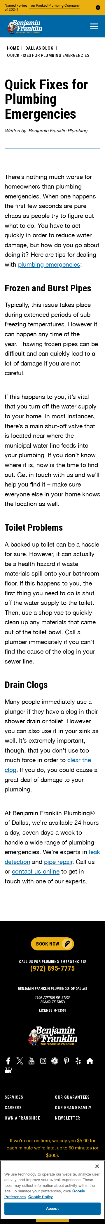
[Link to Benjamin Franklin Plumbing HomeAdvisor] (89, 1061)
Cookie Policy (40, 1196)
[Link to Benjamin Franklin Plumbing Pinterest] (66, 1061)
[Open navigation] (94, 26)
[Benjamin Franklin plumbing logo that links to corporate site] (24, 27)
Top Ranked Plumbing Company (54, 5)
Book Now (47, 944)
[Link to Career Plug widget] (54, 1061)
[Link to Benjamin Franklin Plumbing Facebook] (8, 1061)
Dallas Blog (39, 48)
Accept (52, 1208)
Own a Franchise (22, 1118)
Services (14, 1097)
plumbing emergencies (49, 264)
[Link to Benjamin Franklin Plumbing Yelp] (78, 1061)
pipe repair (58, 861)
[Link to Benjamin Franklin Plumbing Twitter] (19, 1061)
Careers (13, 1107)
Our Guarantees (72, 1097)
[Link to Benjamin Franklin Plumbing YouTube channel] (31, 1061)
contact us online (36, 871)
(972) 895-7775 (52, 968)
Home (13, 48)
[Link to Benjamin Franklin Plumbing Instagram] (43, 1061)
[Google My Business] (8, 1070)
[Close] (97, 1166)
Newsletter (67, 1118)
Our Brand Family (73, 1107)
